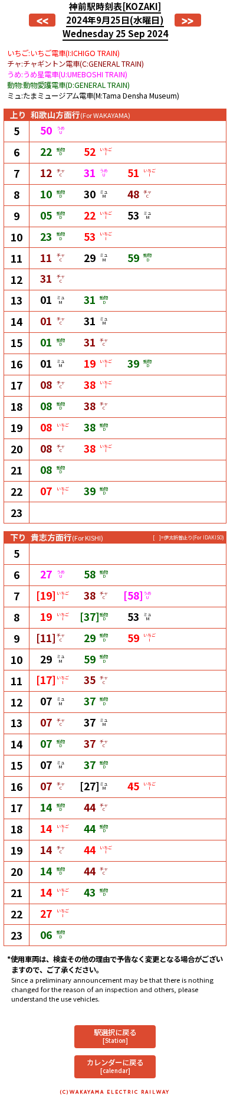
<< (42, 20)
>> (187, 20)
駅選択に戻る (115, 1035)
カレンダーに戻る (115, 1065)
